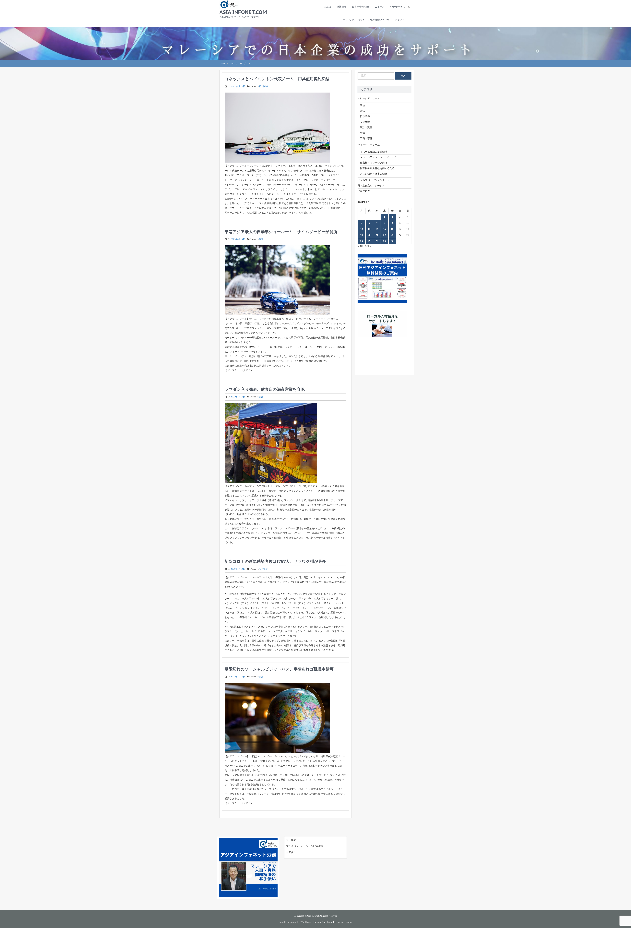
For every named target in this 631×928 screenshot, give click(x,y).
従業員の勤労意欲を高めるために (378, 168)
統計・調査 (366, 127)
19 (361, 235)
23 (392, 235)
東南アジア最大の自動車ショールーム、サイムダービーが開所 (281, 231)
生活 (362, 133)
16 (392, 229)
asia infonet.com (243, 12)
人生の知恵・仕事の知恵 (373, 173)
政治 (261, 396)
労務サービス (397, 6)
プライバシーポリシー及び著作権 (304, 846)
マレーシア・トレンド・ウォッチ (378, 157)
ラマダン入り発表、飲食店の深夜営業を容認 (265, 389)
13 (369, 229)
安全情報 (263, 569)
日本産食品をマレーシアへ (372, 185)
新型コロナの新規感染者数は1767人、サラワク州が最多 (275, 561)
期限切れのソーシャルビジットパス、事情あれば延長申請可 (279, 669)
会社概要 (341, 6)
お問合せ (400, 20)
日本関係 (263, 86)
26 (361, 241)
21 (377, 235)
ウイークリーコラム (369, 144)
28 (377, 241)
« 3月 (360, 246)
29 (384, 241)
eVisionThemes (344, 922)
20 (369, 235)
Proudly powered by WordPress (295, 922)
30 (392, 241)
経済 (261, 239)
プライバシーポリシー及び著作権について (366, 20)
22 (384, 235)
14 (377, 229)
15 (384, 229)
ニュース (380, 6)
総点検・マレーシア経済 (373, 162)
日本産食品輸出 (360, 6)
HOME (327, 6)
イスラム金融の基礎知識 (373, 151)
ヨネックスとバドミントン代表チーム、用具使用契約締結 (277, 78)
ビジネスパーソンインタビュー (375, 180)
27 (369, 241)
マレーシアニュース (369, 98)
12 (361, 229)
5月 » (368, 246)
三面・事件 (366, 138)
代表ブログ (364, 191)
